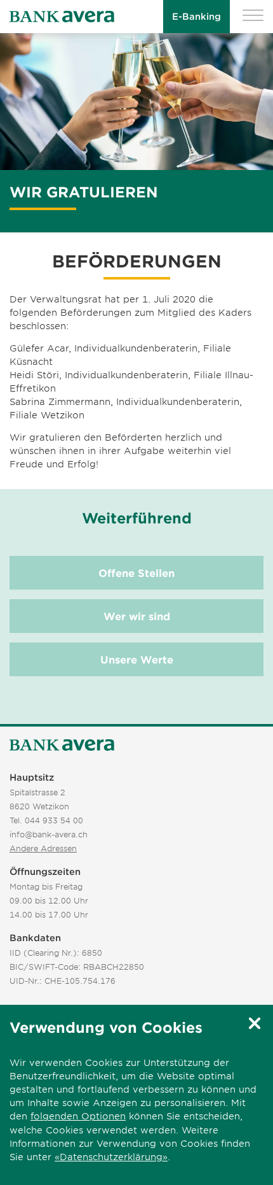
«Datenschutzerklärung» (111, 1156)
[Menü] (253, 17)
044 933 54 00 (54, 820)
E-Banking (196, 16)
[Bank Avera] (62, 17)
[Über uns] (62, 745)
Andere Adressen (43, 848)
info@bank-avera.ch (49, 834)
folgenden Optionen (78, 1115)
